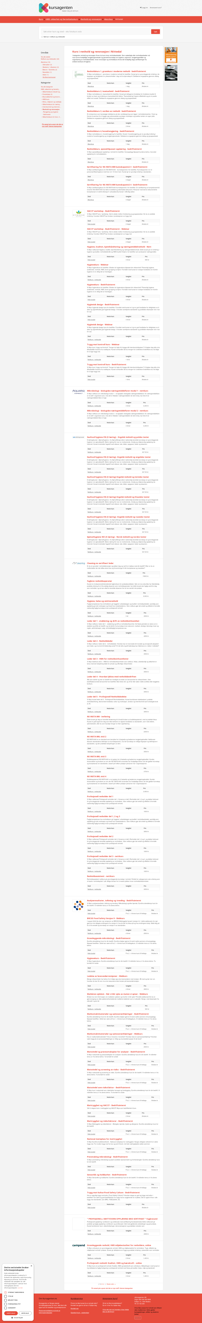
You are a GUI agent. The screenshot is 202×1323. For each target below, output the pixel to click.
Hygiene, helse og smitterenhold (102, 601)
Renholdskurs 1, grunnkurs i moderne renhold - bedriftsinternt (116, 71)
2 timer (128, 1116)
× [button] (31, 1266)
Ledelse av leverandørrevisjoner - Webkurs (107, 976)
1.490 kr (146, 1258)
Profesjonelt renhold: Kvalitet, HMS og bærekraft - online (114, 1263)
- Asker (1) (45, 75)
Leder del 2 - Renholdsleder (100, 641)
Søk (155, 31)
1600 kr (146, 811)
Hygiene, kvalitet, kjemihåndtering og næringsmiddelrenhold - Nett (119, 246)
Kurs (41, 19)
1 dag (128, 86)
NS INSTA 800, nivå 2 (96, 736)
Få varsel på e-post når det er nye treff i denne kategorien (52, 125)
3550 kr (146, 616)
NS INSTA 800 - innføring (98, 716)
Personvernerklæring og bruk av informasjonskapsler (49, 1311)
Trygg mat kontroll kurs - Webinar (103, 344)
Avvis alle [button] (25, 1313)
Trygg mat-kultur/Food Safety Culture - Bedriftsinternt (113, 1192)
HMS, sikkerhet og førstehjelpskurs (62, 19)
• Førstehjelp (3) (47, 94)
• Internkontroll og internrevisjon (52, 107)
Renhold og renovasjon (91, 19)
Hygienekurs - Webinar (97, 264)
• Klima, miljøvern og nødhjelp (51, 102)
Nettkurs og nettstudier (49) (50, 59)
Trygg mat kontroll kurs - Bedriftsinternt (106, 364)
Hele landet (91, 224)
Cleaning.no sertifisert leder (100, 563)
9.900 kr (146, 596)
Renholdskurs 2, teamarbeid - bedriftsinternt (108, 91)
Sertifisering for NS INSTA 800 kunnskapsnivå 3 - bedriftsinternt (117, 167)
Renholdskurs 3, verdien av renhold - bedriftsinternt (111, 111)
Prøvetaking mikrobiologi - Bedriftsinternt (107, 1157)
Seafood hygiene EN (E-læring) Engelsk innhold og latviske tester (118, 477)
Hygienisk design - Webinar (100, 324)
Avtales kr (145, 86)
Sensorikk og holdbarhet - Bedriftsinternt (107, 1174)
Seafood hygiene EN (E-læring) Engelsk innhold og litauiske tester (118, 497)
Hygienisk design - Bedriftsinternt (103, 304)
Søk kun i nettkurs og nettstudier (54, 37)
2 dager (128, 224)
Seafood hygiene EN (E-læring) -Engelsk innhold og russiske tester (118, 517)
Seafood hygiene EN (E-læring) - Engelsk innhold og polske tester (118, 437)
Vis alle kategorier (47, 87)
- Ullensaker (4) (47, 65)
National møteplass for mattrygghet (104, 1139)
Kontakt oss (74, 1308)
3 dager (128, 180)
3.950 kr (146, 791)
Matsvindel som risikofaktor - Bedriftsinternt (108, 1087)
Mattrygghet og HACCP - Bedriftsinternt (106, 1105)
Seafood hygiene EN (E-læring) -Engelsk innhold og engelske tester (119, 457)
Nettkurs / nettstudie (94, 280)
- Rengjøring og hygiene (50, 112)
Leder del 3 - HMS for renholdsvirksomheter (108, 659)
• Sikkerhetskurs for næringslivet (52, 104)
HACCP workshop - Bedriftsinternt (103, 211)
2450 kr (146, 732)
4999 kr (146, 1234)
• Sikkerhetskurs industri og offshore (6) (52, 92)
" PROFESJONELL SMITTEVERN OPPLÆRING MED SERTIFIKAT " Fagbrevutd (122, 1219)
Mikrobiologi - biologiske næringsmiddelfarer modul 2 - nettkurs (117, 410)
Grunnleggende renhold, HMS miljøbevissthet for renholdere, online (119, 1245)
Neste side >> (111, 1284)
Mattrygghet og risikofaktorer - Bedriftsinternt (110, 1121)
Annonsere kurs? (156, 7)
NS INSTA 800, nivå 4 (96, 776)
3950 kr (146, 712)
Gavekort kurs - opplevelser (80, 1313)
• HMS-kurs (45, 99)
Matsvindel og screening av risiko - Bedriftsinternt (111, 1069)
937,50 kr (145, 552)
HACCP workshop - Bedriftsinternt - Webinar (108, 229)
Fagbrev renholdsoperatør (99, 581)
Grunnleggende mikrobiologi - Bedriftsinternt (108, 938)
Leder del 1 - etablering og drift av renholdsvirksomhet (113, 621)
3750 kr (146, 771)
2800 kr (146, 989)
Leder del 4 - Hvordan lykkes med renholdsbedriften (111, 676)
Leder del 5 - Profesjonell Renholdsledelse (106, 696)
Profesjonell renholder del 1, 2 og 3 (103, 816)
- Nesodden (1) (47, 72)
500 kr (147, 1009)
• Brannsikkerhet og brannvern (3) (52, 97)
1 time (128, 359)
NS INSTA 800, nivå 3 (96, 756)
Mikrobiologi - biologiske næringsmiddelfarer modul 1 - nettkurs (117, 390)
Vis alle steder (45, 57)
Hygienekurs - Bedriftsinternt (101, 284)
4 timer (128, 406)
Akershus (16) (45, 62)
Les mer (20, 1288)
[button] (18, 1318)
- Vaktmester (46, 114)
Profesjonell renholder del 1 (100, 796)
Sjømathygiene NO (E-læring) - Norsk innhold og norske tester (116, 537)
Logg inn (145, 7)
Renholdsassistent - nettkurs (100, 876)
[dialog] (18, 1292)
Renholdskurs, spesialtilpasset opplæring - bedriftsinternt (114, 149)
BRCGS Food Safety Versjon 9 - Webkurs (106, 918)
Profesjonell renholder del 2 (100, 836)
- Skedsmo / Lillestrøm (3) (50, 67)
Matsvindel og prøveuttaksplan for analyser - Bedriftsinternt (116, 1051)
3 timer (128, 126)
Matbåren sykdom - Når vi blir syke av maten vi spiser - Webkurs (117, 994)
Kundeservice (77, 1298)
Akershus (108, 19)
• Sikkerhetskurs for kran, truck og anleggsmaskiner (52, 117)
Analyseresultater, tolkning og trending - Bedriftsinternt (114, 900)
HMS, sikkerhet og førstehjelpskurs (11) (51, 89)
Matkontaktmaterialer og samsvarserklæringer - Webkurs (114, 1034)
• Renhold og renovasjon (51, 109)
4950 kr (146, 636)
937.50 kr (145, 452)
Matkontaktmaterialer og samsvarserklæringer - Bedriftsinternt (118, 1014)
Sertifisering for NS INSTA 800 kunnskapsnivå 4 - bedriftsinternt (117, 184)
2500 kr (146, 933)
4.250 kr (146, 406)
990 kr (147, 260)
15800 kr (146, 576)
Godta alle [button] (11, 1313)
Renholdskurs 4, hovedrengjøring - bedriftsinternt (110, 131)
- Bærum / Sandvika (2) (49, 70)
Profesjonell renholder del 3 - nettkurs (105, 856)
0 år (127, 616)
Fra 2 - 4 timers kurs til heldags (136, 913)
